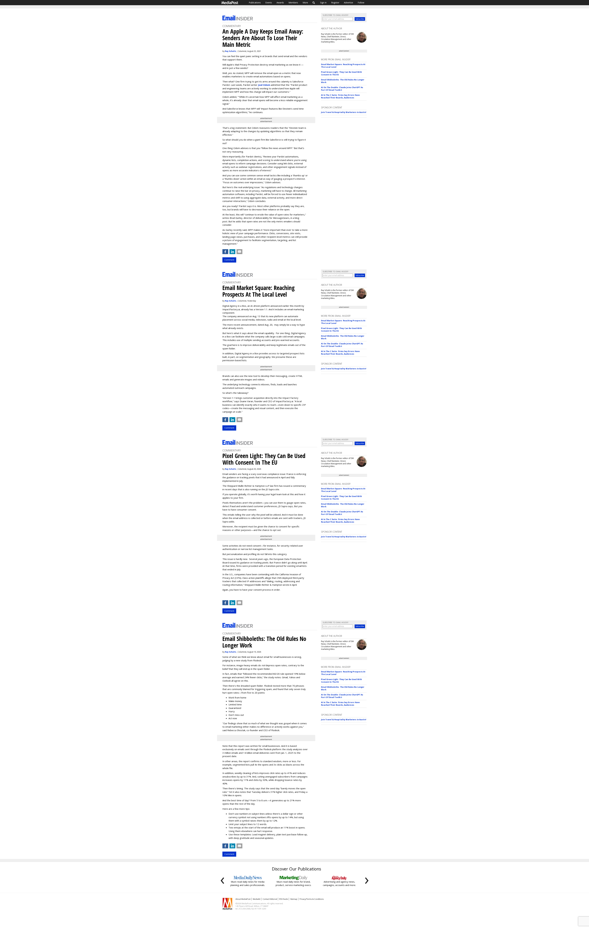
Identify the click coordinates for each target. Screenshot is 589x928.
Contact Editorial (270, 899)
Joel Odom (264, 84)
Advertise (348, 2)
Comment (229, 259)
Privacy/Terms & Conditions (312, 899)
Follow (361, 2)
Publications (255, 2)
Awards (280, 2)
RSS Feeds (283, 899)
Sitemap (293, 899)
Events (268, 2)
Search (313, 2)
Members (293, 2)
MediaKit (256, 899)
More (305, 2)
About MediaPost (242, 899)
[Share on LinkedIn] (232, 251)
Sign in (323, 2)
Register (335, 2)
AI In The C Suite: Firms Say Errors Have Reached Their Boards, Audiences (340, 96)
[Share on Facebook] (225, 251)
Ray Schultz (230, 51)
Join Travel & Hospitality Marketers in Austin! (343, 112)
